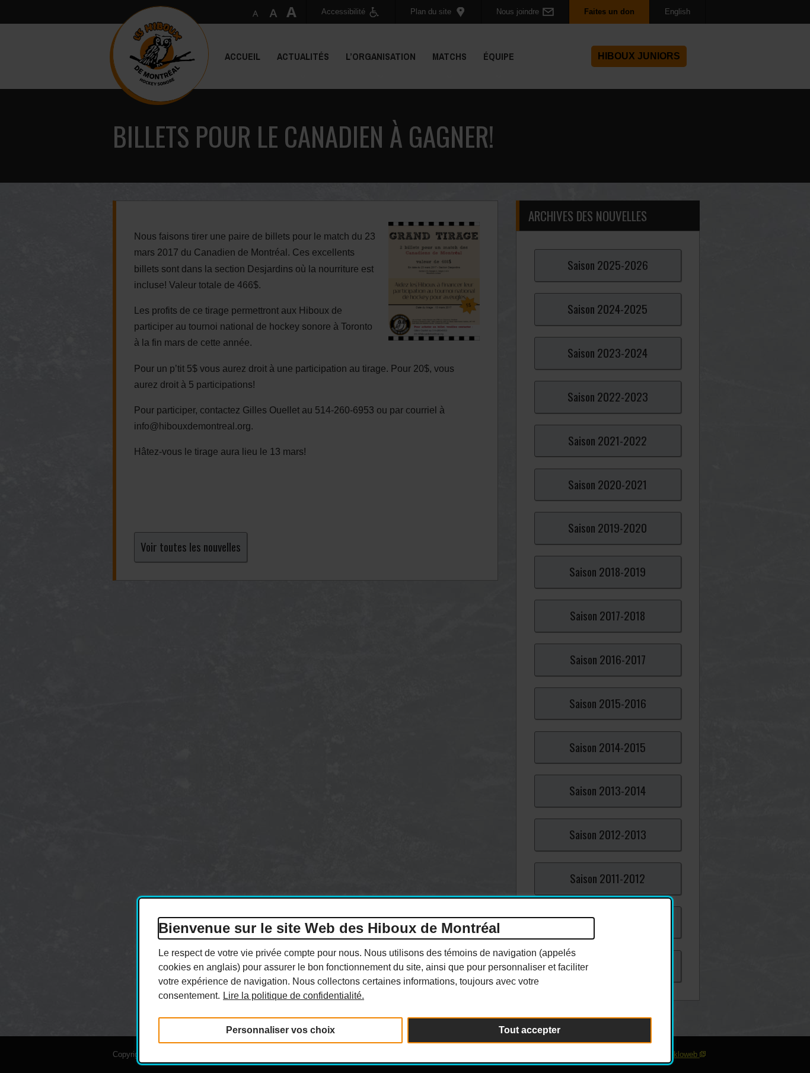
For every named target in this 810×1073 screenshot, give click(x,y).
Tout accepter (529, 1030)
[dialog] (405, 980)
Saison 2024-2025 (607, 308)
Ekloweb (682, 1054)
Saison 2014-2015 (607, 747)
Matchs (445, 69)
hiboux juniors (639, 56)
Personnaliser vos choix (280, 1030)
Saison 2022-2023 (607, 396)
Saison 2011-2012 (607, 878)
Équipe (494, 69)
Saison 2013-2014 (607, 790)
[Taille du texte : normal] (255, 12)
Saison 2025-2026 (607, 264)
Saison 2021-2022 (607, 440)
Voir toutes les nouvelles (191, 546)
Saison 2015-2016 (607, 703)
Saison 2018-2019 (607, 571)
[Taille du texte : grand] (273, 12)
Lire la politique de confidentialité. (293, 996)
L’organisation (376, 69)
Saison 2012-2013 (607, 834)
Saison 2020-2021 (607, 484)
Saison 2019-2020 (607, 527)
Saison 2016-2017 (608, 659)
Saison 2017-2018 (607, 615)
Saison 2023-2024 (607, 352)
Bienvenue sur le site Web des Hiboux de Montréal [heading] (329, 928)
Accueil (242, 56)
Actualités (299, 69)
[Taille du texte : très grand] (291, 12)
